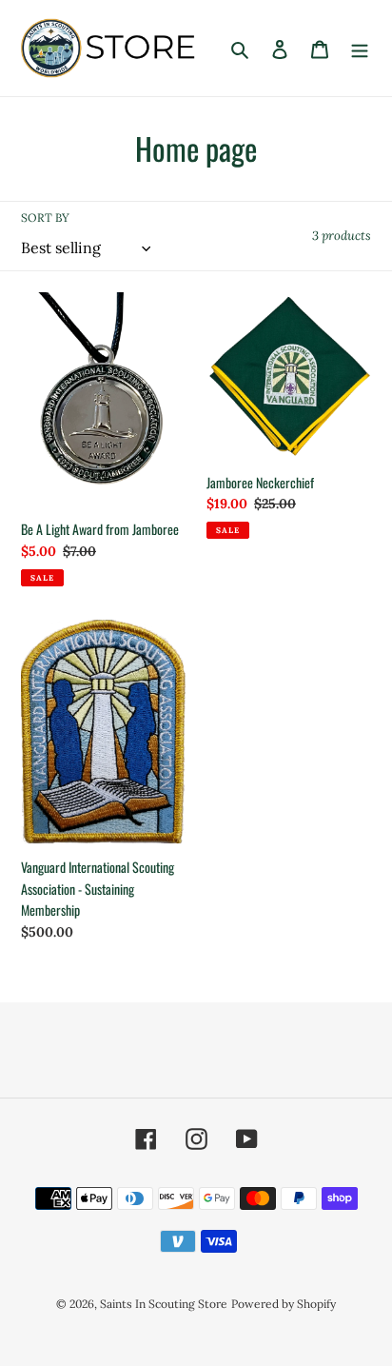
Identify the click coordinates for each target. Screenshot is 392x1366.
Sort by (45, 217)
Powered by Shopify (283, 1304)
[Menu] (360, 48)
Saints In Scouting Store (163, 1304)
